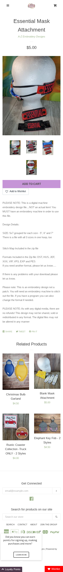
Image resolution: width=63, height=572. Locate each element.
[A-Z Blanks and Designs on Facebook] (31, 499)
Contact (22, 524)
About (33, 524)
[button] (25, 569)
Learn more (21, 554)
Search (10, 524)
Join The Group (48, 524)
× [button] (40, 531)
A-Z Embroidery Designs (31, 36)
